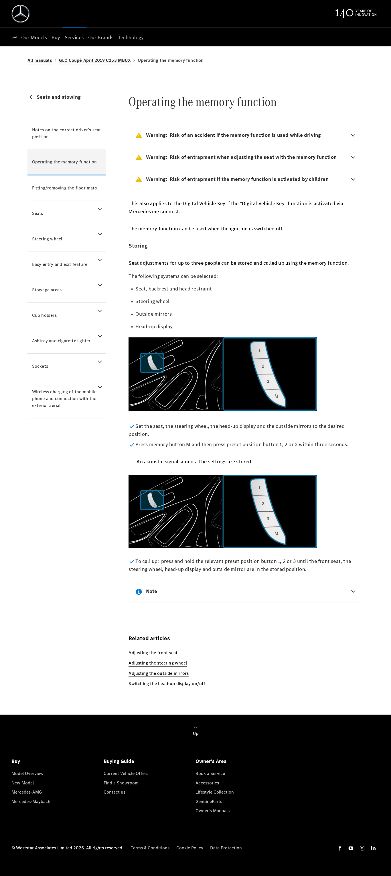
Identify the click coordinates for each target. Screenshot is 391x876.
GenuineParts (209, 801)
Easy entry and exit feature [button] (59, 264)
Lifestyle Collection (215, 792)
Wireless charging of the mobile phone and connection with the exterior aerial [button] (64, 398)
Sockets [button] (40, 366)
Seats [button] (37, 213)
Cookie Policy (189, 848)
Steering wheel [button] (47, 239)
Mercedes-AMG (26, 792)
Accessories (207, 783)
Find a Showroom (121, 783)
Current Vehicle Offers (126, 773)
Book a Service (210, 773)
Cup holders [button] (44, 315)
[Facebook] (340, 848)
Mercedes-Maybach (30, 801)
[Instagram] (362, 848)
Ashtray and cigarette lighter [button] (61, 341)
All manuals (39, 60)
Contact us (114, 792)
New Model (22, 783)
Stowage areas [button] (47, 290)
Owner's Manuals (213, 811)
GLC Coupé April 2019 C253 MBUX (95, 60)
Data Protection (226, 848)
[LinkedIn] (373, 848)
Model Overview (27, 773)
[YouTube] (350, 848)
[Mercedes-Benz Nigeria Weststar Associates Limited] (20, 14)
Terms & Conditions (150, 848)
